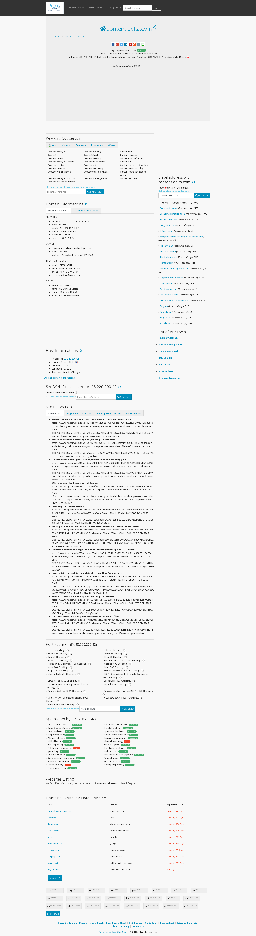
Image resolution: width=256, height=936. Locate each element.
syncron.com (53, 830)
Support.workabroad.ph (172, 277)
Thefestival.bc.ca (168, 257)
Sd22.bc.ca (165, 323)
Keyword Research (75, 7)
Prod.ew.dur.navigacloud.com (174, 268)
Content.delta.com (74, 36)
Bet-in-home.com (168, 219)
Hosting (110, 7)
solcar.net (52, 817)
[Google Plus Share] (117, 43)
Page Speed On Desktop (79, 413)
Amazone (98, 145)
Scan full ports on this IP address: (62, 708)
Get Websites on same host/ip (61, 396)
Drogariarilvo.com (169, 207)
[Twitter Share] (121, 43)
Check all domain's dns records (59, 377)
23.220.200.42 (71, 358)
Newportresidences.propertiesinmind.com (181, 236)
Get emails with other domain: (173, 191)
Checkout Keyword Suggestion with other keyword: (72, 187)
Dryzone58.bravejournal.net (174, 300)
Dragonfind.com (168, 225)
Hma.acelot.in (166, 245)
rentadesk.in (53, 863)
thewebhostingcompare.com (60, 811)
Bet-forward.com (168, 288)
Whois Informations (58, 210)
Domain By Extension (95, 7)
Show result (96, 191)
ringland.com (53, 869)
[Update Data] (85, 204)
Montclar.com (166, 262)
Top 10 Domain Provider (85, 210)
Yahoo (67, 145)
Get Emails (203, 195)
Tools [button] (118, 7)
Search (156, 7)
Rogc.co (164, 306)
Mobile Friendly (133, 413)
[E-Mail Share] (143, 43)
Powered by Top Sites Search (114, 931)
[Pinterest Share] (130, 43)
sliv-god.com (53, 850)
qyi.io (50, 837)
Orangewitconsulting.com (172, 213)
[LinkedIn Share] (126, 43)
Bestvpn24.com (168, 251)
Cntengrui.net (166, 230)
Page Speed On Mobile (109, 413)
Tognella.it (165, 317)
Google (82, 145)
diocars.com (53, 824)
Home (58, 36)
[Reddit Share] (139, 43)
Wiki (113, 145)
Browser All (55, 877)
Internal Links (55, 413)
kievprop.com (54, 856)
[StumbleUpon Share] (134, 43)
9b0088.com (166, 283)
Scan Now (125, 396)
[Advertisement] (128, 90)
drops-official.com (56, 843)
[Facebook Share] (113, 43)
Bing (53, 145)
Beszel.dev (165, 311)
